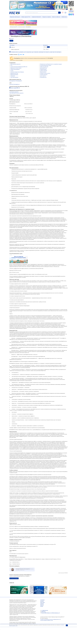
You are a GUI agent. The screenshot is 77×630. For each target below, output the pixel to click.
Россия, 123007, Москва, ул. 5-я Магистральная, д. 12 (50, 612)
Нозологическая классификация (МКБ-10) (18, 66)
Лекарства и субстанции (15, 16)
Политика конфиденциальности (54, 619)
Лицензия (42, 603)
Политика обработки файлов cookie (46, 620)
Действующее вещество (15, 64)
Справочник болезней (36, 16)
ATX (11, 65)
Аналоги (11, 40)
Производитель (43, 77)
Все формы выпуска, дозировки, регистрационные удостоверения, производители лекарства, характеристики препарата (35, 52)
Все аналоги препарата (14, 578)
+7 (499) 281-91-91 (44, 610)
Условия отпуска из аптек (45, 73)
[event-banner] (58, 590)
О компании (42, 599)
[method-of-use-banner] (23, 22)
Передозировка (43, 69)
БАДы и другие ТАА (26, 16)
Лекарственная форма (14, 69)
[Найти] (59, 13)
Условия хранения (43, 74)
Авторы (41, 606)
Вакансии (42, 604)
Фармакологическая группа (15, 68)
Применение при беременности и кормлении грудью (51, 64)
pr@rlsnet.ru (43, 611)
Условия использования (44, 619)
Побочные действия (44, 66)
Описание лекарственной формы (17, 72)
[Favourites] (62, 13)
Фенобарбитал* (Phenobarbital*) (15, 80)
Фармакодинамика (14, 74)
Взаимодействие (43, 68)
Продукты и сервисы (46, 16)
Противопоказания (14, 77)
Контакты (42, 601)
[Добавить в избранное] (10, 36)
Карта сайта (42, 602)
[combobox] (41, 13)
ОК (66, 625)
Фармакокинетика (14, 73)
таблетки (13, 47)
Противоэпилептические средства (16, 93)
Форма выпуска (43, 72)
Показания (12, 76)
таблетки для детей (15, 49)
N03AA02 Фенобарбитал (14, 84)
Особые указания (43, 70)
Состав (11, 70)
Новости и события (56, 16)
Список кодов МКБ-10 (15, 87)
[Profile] (66, 13)
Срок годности (43, 76)
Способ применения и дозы (45, 65)
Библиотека (64, 16)
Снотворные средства (13, 91)
